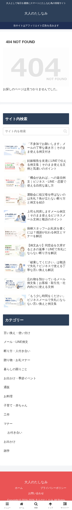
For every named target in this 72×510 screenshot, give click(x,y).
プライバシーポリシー (53, 487)
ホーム (19, 487)
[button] (65, 131)
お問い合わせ (36, 493)
